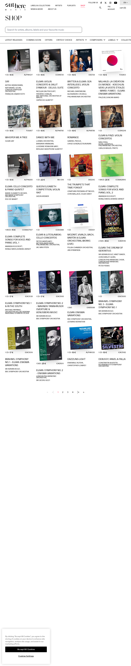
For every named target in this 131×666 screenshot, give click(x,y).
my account (111, 7)
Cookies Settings (26, 656)
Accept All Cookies (26, 649)
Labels (111, 40)
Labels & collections (40, 6)
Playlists (71, 6)
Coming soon (33, 40)
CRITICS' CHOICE (64, 40)
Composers (96, 40)
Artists (58, 6)
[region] (26, 646)
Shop (83, 6)
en (125, 3)
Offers (48, 40)
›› (83, 392)
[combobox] (43, 30)
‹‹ (47, 392)
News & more (37, 9)
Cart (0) (123, 8)
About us (52, 9)
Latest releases (13, 40)
